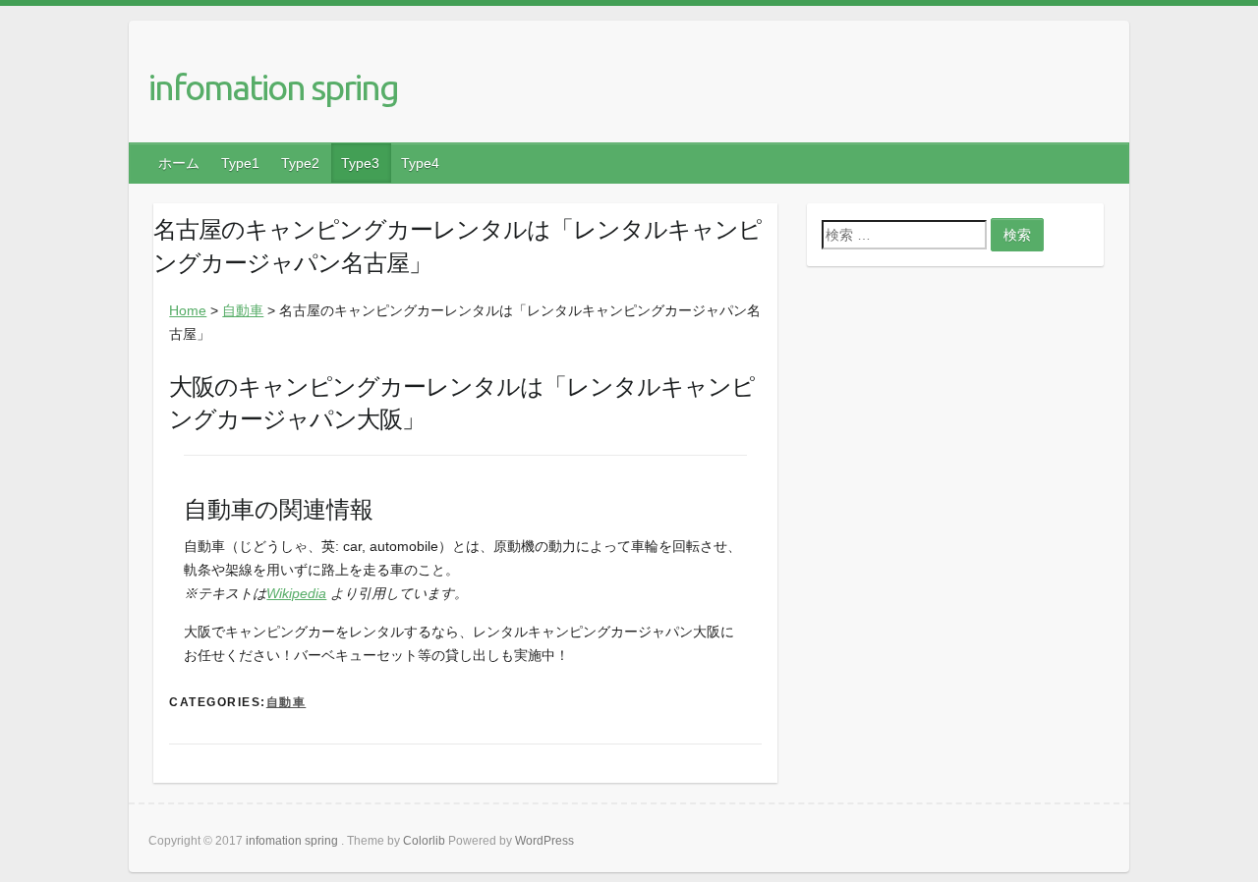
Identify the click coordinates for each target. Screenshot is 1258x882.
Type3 (360, 163)
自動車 (242, 310)
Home (187, 310)
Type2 (300, 163)
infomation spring (273, 87)
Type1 (240, 163)
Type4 (420, 163)
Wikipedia (296, 593)
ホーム (179, 163)
